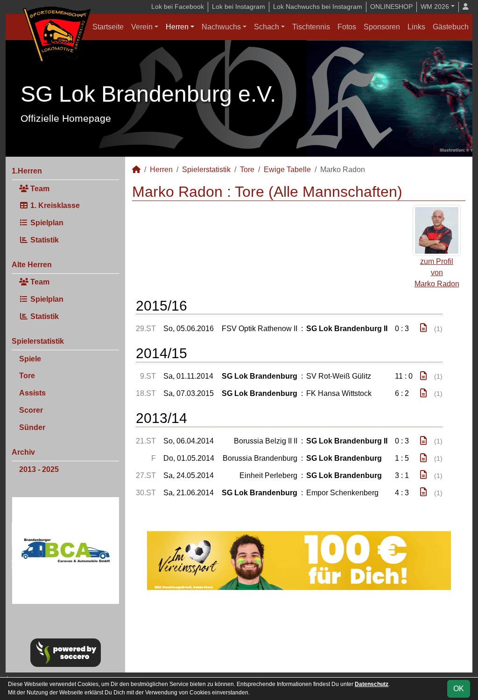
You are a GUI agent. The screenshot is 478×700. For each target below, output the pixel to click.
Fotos (346, 27)
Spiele (30, 359)
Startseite (108, 27)
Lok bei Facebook (177, 6)
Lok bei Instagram (238, 6)
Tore (27, 376)
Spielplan (45, 223)
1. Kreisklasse (54, 205)
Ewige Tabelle (287, 169)
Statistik (43, 240)
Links (416, 27)
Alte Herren (32, 265)
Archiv (23, 452)
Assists (32, 393)
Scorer (31, 410)
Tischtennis (311, 27)
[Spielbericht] (423, 328)
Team (38, 189)
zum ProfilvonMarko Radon (437, 272)
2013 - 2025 (39, 469)
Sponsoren (382, 27)
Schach (266, 27)
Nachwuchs (221, 27)
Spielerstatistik (38, 341)
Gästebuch (451, 27)
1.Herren (27, 171)
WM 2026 (435, 6)
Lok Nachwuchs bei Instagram (317, 6)
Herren (177, 27)
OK (458, 689)
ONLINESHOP (391, 6)
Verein (142, 27)
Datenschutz (371, 684)
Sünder (32, 427)
